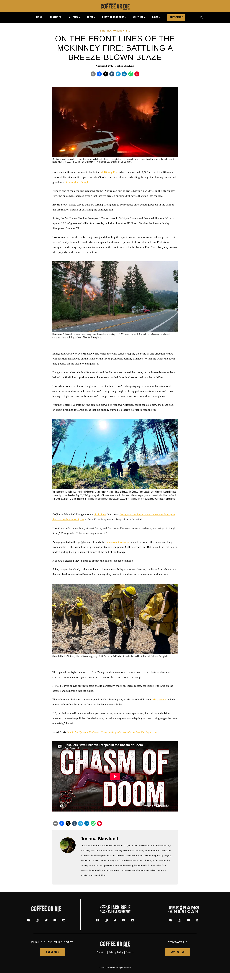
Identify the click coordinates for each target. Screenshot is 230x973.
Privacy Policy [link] (116, 952)
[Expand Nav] (79, 17)
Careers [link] (129, 952)
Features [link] (55, 17)
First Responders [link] (113, 17)
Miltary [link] (73, 17)
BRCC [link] (155, 17)
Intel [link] (90, 17)
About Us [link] (101, 952)
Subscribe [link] (176, 17)
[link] (115, 6)
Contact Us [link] (178, 952)
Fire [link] (127, 30)
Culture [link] (138, 17)
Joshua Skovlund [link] (124, 66)
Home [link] (39, 17)
